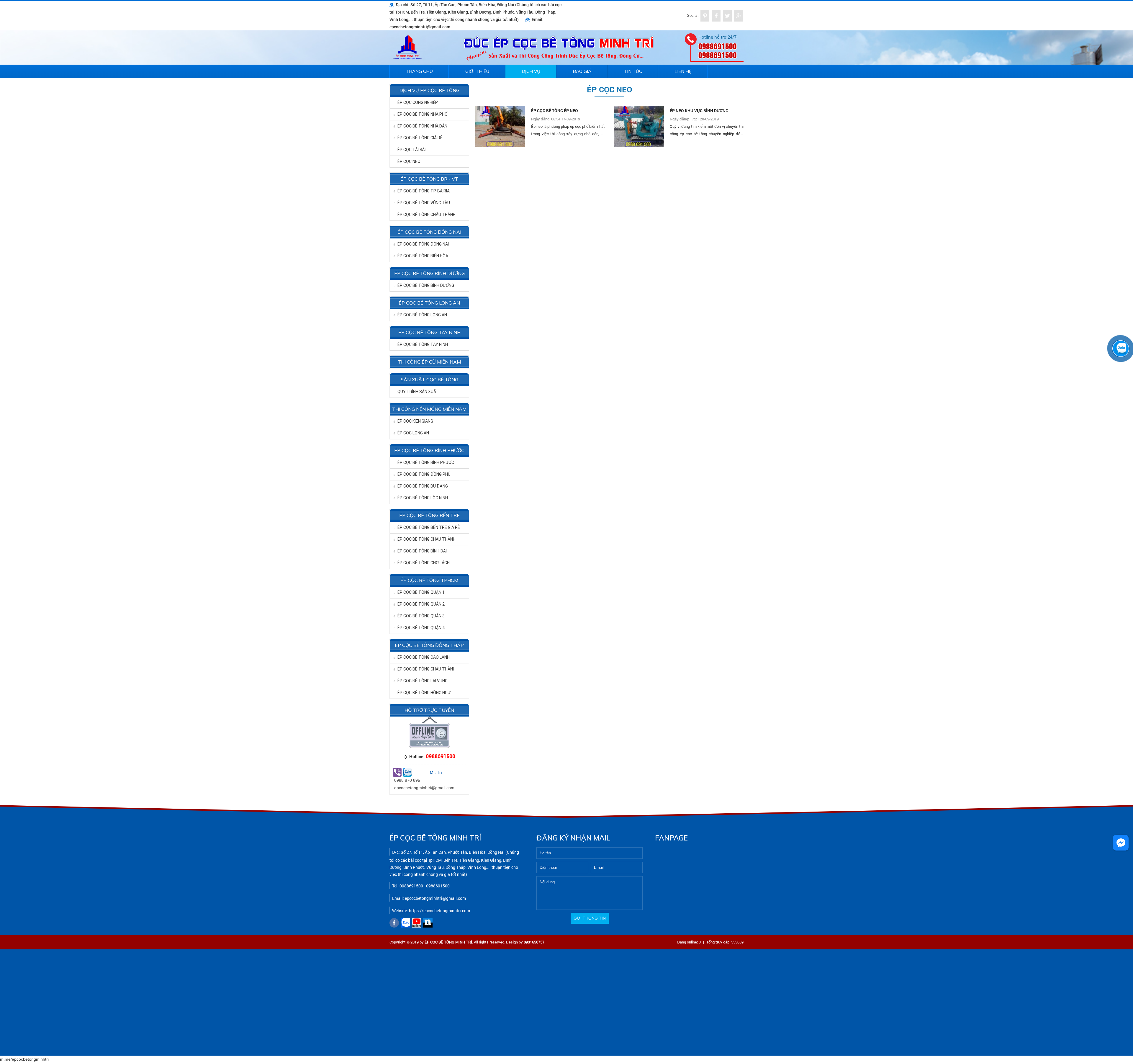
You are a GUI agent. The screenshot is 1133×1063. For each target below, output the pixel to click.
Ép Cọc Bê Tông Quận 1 (421, 592)
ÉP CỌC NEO (408, 161)
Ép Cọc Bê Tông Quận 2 (421, 604)
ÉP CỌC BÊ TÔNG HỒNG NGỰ (424, 692)
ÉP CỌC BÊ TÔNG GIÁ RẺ (419, 137)
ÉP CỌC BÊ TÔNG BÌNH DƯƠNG (425, 285)
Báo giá (582, 71)
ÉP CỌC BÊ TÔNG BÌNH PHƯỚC (425, 462)
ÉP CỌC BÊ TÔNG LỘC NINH (422, 497)
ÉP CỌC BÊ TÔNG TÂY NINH (422, 344)
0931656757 (534, 942)
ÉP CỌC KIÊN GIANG (415, 421)
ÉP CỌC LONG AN (413, 433)
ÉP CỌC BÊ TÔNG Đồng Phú (424, 474)
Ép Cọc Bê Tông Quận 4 (421, 627)
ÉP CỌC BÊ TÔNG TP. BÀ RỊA (423, 191)
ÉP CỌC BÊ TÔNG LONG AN (422, 315)
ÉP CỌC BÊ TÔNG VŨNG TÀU (423, 202)
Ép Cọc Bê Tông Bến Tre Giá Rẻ (428, 527)
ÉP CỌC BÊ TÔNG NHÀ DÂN (422, 126)
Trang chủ (419, 71)
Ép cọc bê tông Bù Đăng (422, 486)
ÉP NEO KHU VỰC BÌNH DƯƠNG (699, 110)
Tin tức (633, 71)
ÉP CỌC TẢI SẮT (412, 149)
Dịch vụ (531, 71)
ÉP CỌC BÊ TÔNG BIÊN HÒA (422, 256)
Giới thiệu (477, 71)
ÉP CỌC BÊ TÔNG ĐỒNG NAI (423, 244)
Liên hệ (683, 71)
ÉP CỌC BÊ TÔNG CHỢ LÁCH (423, 562)
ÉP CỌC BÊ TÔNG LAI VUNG (422, 680)
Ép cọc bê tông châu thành (426, 539)
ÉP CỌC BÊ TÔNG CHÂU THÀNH (426, 214)
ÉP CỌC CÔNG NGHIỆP (417, 102)
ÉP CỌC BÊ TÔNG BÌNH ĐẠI (422, 551)
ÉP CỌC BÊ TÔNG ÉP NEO (554, 110)
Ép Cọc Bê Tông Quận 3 (421, 616)
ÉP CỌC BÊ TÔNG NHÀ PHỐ (422, 114)
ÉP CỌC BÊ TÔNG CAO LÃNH (423, 657)
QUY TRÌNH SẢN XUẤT (418, 391)
